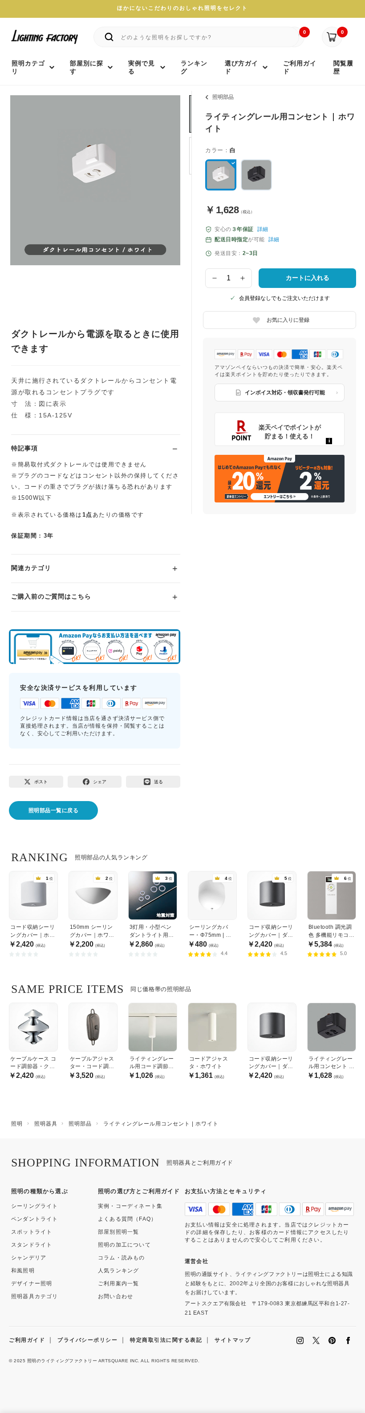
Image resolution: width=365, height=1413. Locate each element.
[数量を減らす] (214, 278)
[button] (28, 189)
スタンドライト (31, 1245)
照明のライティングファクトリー (62, 1360)
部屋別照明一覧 (118, 1232)
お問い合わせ (115, 1296)
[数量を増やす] (243, 278)
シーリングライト (34, 1206)
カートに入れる (307, 277)
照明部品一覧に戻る (53, 810)
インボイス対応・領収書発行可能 (285, 392)
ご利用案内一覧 (118, 1283)
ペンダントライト (34, 1219)
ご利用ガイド (27, 1340)
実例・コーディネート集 (130, 1206)
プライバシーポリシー (87, 1340)
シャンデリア (28, 1258)
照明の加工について (124, 1245)
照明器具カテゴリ (34, 1296)
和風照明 (23, 1270)
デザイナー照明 (31, 1283)
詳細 (262, 229)
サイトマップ (233, 1340)
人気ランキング (118, 1270)
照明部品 (223, 97)
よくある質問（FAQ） (127, 1219)
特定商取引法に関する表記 (166, 1340)
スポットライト (31, 1232)
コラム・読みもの (121, 1258)
